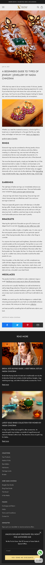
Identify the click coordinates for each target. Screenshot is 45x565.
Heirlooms (5, 467)
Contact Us (5, 516)
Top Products (6, 457)
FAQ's (4, 509)
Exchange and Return (8, 506)
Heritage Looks (6, 471)
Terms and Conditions (9, 513)
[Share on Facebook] (7, 325)
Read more (5, 384)
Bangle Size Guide (8, 485)
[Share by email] (38, 325)
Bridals (4, 474)
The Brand (5, 492)
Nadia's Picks (6, 460)
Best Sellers (5, 464)
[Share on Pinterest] (28, 325)
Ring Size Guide (7, 488)
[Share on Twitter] (17, 325)
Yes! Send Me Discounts (22, 558)
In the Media (6, 495)
